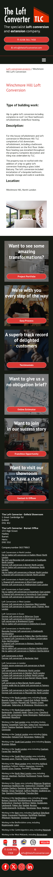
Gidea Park (33, 724)
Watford (45, 808)
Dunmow (21, 788)
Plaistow (11, 727)
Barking (5, 724)
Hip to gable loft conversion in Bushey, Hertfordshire (25, 648)
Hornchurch (44, 724)
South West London (23, 756)
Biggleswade (7, 825)
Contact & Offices (26, 498)
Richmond (34, 758)
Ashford (43, 763)
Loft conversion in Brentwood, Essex (18, 621)
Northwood (31, 776)
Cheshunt (17, 803)
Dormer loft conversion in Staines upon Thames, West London (25, 607)
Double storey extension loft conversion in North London (23, 666)
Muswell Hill (23, 702)
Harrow (5, 776)
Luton (16, 825)
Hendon (44, 700)
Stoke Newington (30, 715)
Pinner (39, 776)
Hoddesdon (42, 803)
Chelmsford (30, 785)
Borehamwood (24, 800)
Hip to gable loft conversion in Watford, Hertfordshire (25, 651)
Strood (33, 817)
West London (20, 763)
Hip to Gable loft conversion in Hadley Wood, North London (24, 556)
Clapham (44, 749)
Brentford (6, 766)
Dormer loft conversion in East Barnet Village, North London (24, 679)
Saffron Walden (31, 790)
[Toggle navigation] (44, 60)
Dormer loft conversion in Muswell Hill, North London (25, 692)
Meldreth (47, 829)
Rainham (19, 727)
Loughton (44, 788)
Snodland (25, 817)
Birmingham (42, 834)
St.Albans (21, 808)
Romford (28, 727)
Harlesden (6, 736)
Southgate (6, 705)
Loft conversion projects (18, 68)
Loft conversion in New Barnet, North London (21, 683)
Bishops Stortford (9, 800)
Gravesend (13, 815)
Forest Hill (6, 751)
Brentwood (6, 785)
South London (21, 749)
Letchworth (6, 805)
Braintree (47, 783)
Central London (21, 734)
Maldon (5, 790)
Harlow (36, 788)
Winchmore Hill (41, 705)
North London (21, 697)
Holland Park (17, 736)
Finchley (14, 702)
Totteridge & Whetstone (22, 705)
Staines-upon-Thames (11, 768)
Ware (39, 808)
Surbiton (42, 758)
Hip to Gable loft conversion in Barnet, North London (25, 572)
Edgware (6, 702)
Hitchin (33, 803)
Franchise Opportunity (26, 453)
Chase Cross (33, 712)
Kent (17, 812)
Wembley (6, 778)
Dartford (36, 812)
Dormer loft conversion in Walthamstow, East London (25, 584)
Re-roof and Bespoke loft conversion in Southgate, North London (24, 561)
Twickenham (35, 768)
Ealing (44, 734)
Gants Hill (6, 715)
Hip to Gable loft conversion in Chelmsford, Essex (24, 623)
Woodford (15, 717)
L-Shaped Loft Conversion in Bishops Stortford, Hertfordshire (22, 644)
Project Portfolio (26, 276)
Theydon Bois (32, 793)
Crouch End (28, 700)
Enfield (37, 700)
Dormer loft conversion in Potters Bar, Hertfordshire (24, 636)
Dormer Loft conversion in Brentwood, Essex (21, 619)
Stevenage (31, 808)
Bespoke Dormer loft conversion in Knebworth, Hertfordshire (22, 632)
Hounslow (30, 766)
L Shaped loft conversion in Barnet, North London (23, 574)
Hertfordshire (21, 798)
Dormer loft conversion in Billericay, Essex (20, 616)
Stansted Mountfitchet (15, 793)
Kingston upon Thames (12, 758)
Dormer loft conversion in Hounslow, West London (24, 604)
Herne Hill (16, 751)
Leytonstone (16, 715)
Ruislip (46, 776)
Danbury (13, 788)
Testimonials (27, 365)
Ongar (12, 790)
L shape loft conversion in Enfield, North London (23, 675)
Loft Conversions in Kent (12, 655)
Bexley (48, 741)
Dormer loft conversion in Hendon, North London (23, 673)
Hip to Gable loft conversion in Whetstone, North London (23, 568)
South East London (23, 741)
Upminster (6, 729)
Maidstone (23, 815)
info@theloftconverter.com (26, 47)
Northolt (21, 776)
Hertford (25, 803)
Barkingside (7, 712)
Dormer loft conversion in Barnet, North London (23, 564)
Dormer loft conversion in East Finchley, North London (25, 690)
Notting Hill (39, 736)
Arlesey (44, 798)
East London (20, 722)
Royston (33, 805)
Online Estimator (27, 409)
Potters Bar (17, 805)
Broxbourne (37, 800)
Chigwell (40, 785)
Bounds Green (8, 700)
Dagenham (14, 724)
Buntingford (7, 803)
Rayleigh (19, 790)
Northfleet (32, 815)
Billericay (38, 783)
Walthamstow (44, 715)
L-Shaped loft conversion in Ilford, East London (22, 582)
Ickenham (13, 776)
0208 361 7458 (26, 39)
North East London (23, 709)
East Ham (23, 724)
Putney (26, 758)
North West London (23, 773)
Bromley (5, 744)
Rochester (15, 817)
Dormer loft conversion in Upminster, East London (23, 596)
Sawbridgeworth (9, 808)
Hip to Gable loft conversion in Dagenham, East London (26, 591)
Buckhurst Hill (18, 785)
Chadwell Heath (20, 712)
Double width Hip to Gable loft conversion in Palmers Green (25, 686)
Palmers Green (36, 702)
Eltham (13, 744)
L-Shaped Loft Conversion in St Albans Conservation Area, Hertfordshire (25, 639)
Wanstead (6, 717)
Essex (17, 783)
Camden (18, 700)
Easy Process (26, 320)
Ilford (4, 727)
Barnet (43, 697)
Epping (29, 788)
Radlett (26, 805)
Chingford (43, 712)
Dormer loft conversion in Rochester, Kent (20, 658)
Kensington (29, 736)
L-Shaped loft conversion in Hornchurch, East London (25, 594)
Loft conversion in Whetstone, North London (21, 670)
